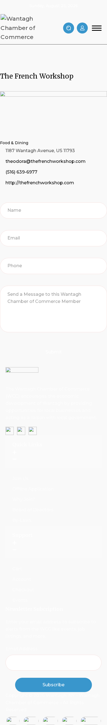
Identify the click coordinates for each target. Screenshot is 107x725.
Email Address (21, 648)
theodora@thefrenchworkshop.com (45, 161)
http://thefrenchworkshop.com (39, 182)
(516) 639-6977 (21, 172)
